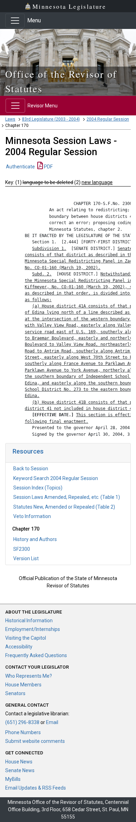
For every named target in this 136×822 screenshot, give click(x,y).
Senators (15, 693)
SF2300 (21, 549)
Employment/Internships (32, 629)
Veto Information (32, 516)
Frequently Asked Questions (36, 655)
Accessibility (18, 646)
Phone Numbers (23, 732)
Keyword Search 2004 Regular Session (55, 478)
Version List (26, 558)
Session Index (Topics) (37, 487)
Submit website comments (35, 741)
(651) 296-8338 (22, 722)
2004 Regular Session (107, 119)
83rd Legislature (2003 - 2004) (51, 119)
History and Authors (35, 539)
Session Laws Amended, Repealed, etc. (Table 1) (66, 497)
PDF (48, 166)
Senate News (20, 770)
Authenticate (20, 166)
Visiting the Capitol (25, 638)
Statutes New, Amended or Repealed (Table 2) (64, 507)
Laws (10, 119)
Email (52, 722)
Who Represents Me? (28, 676)
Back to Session (30, 468)
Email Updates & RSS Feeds (35, 788)
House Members (23, 684)
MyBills (13, 779)
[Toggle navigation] (15, 21)
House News (18, 761)
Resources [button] (28, 451)
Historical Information (29, 620)
